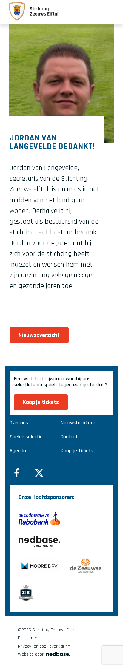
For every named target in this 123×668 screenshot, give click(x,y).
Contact (69, 436)
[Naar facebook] (17, 473)
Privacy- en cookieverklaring (44, 646)
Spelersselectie (26, 436)
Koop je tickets (77, 450)
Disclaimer (27, 638)
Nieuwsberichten (78, 422)
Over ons (19, 422)
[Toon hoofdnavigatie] (107, 12)
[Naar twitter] (39, 473)
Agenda (18, 450)
